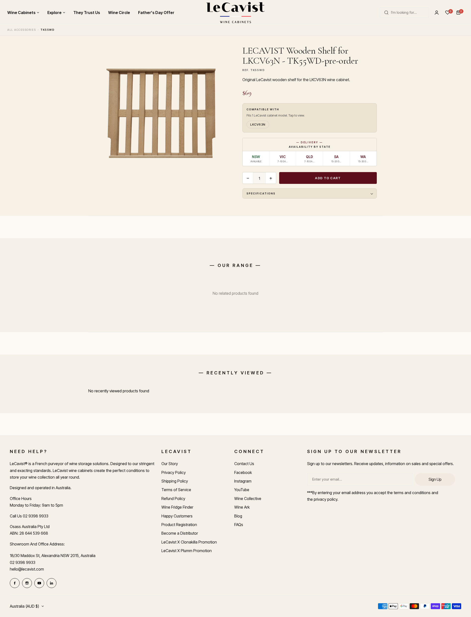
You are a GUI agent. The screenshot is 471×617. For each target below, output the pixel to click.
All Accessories (21, 29)
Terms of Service (176, 489)
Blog (238, 516)
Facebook (243, 472)
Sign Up (435, 479)
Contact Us (244, 463)
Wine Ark (242, 507)
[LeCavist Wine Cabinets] (235, 12)
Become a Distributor (179, 533)
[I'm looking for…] (386, 12)
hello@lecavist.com (27, 569)
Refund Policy (173, 498)
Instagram (242, 481)
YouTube (241, 489)
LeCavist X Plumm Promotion (186, 550)
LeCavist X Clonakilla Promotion (189, 542)
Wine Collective (247, 498)
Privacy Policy (173, 472)
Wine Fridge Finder (177, 507)
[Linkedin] (51, 583)
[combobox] (404, 12)
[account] (436, 12)
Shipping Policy (174, 481)
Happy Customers (177, 516)
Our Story (169, 463)
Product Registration (179, 524)
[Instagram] (27, 583)
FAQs (238, 524)
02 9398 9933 (22, 562)
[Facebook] (15, 583)
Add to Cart (328, 178)
